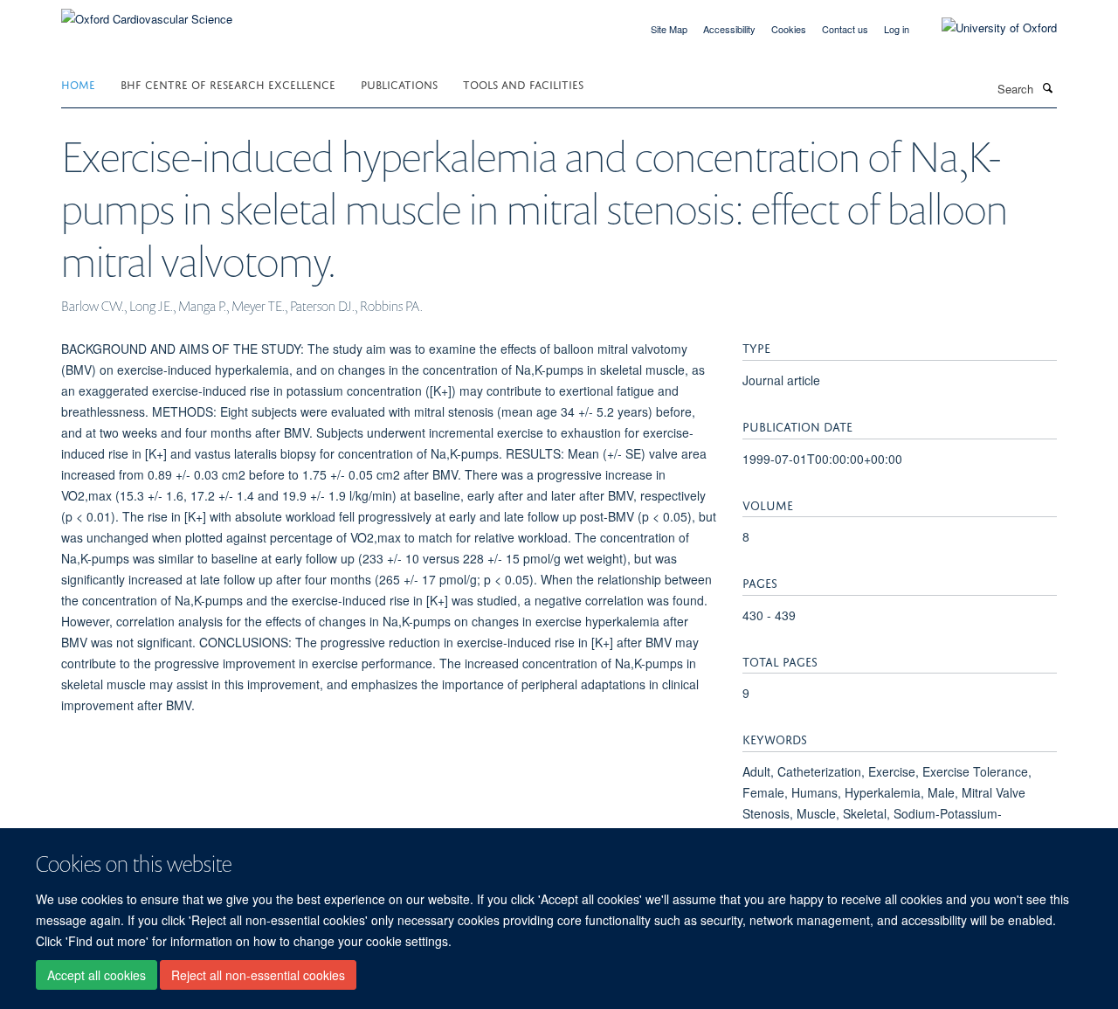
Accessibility (729, 29)
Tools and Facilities (523, 83)
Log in (896, 29)
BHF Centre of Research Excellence (228, 83)
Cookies (788, 29)
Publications (399, 83)
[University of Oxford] (986, 27)
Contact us (845, 29)
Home (78, 83)
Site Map (669, 29)
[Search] (1047, 87)
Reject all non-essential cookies (258, 975)
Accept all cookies (96, 975)
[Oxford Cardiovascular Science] (146, 12)
